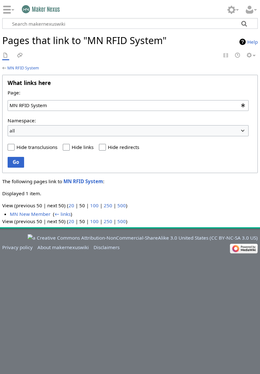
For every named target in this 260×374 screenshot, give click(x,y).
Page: (14, 92)
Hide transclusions (36, 147)
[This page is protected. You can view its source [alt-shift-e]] (226, 55)
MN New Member (30, 214)
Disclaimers (107, 247)
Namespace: (22, 120)
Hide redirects (123, 147)
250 (108, 205)
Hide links (83, 147)
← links (63, 214)
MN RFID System (23, 68)
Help (252, 42)
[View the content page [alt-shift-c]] (5, 55)
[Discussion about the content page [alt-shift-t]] (19, 55)
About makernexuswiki (63, 247)
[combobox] (128, 105)
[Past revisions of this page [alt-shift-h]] (237, 55)
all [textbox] (12, 130)
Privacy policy (17, 247)
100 (94, 205)
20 (71, 205)
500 (121, 205)
